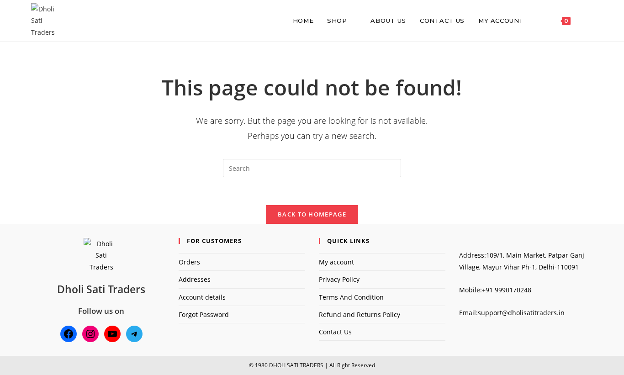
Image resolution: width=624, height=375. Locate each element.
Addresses (195, 279)
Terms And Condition (351, 297)
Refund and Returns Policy (359, 314)
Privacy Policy (339, 279)
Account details (202, 297)
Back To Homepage (312, 214)
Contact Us (335, 331)
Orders (189, 262)
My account (336, 262)
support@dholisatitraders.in (521, 312)
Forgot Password (204, 314)
